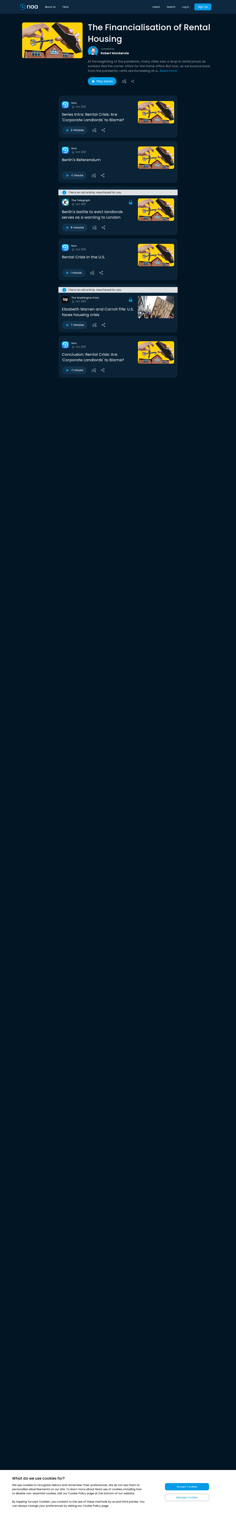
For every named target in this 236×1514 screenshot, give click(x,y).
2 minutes (77, 130)
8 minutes (77, 228)
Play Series (105, 81)
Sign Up (203, 7)
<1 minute (77, 175)
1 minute (76, 273)
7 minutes (77, 325)
